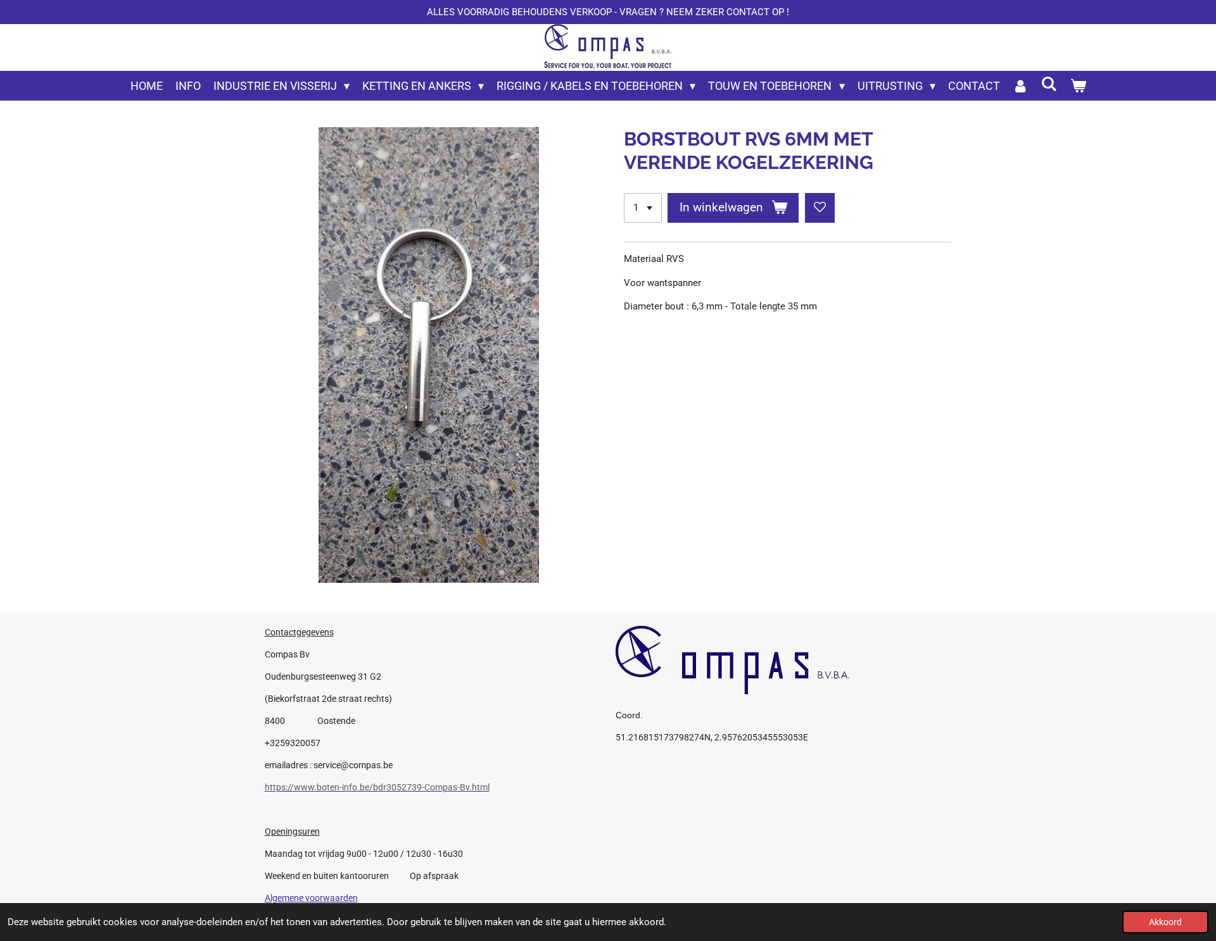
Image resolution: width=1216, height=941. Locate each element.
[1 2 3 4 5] (643, 208)
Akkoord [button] (1165, 922)
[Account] (1020, 86)
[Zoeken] (1049, 84)
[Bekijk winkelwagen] (1077, 86)
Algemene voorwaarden (311, 898)
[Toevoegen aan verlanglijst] (820, 208)
